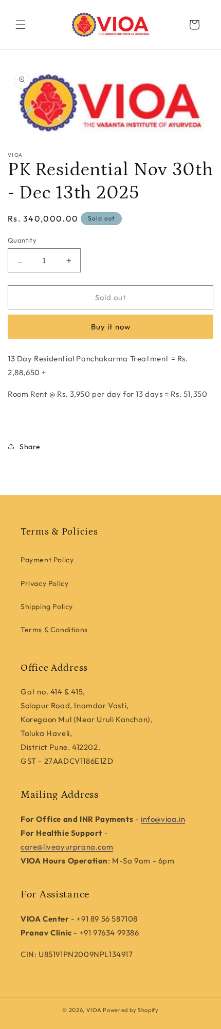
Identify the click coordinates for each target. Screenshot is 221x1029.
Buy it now (111, 327)
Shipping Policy (47, 606)
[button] (20, 24)
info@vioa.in (163, 819)
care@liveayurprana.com (67, 847)
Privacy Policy (44, 583)
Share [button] (30, 446)
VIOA (94, 1010)
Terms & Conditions (54, 629)
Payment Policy (47, 559)
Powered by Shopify (131, 1010)
